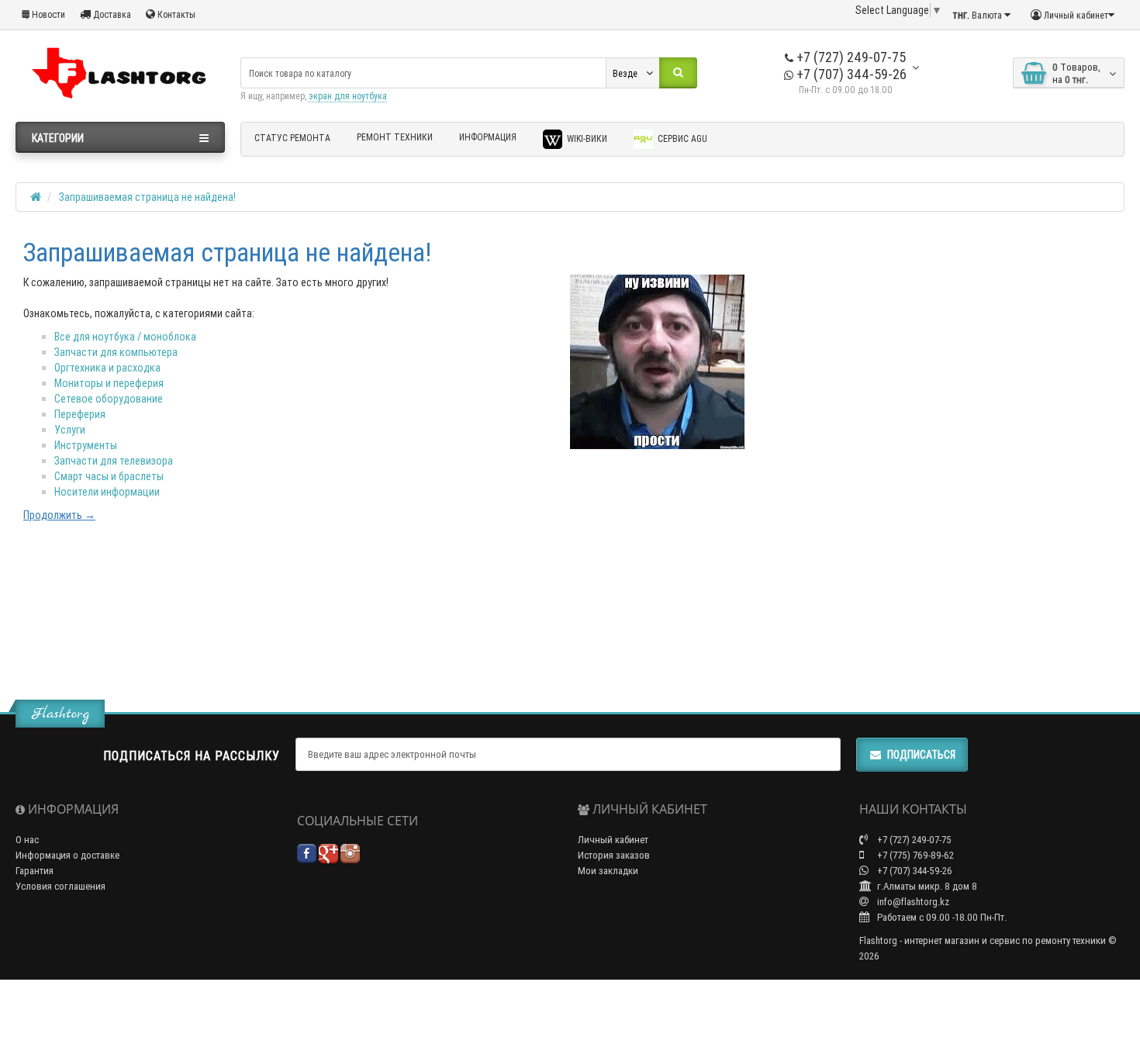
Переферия (79, 414)
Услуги (69, 430)
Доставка (111, 14)
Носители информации (107, 492)
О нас (27, 839)
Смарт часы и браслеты (109, 476)
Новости (47, 14)
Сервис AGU (681, 138)
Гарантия (35, 870)
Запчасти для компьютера (116, 352)
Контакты (175, 14)
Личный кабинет (613, 839)
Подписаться (921, 755)
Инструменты (85, 445)
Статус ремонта (292, 137)
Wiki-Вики (586, 138)
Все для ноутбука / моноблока (125, 337)
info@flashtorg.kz (912, 901)
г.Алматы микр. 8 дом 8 (926, 886)
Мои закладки (608, 870)
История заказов (614, 855)
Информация (487, 137)
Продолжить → (59, 515)
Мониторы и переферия (109, 383)
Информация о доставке (67, 855)
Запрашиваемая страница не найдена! (147, 197)
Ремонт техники (395, 137)
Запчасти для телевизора (113, 461)
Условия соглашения (60, 886)
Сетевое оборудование (108, 399)
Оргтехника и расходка (107, 368)
